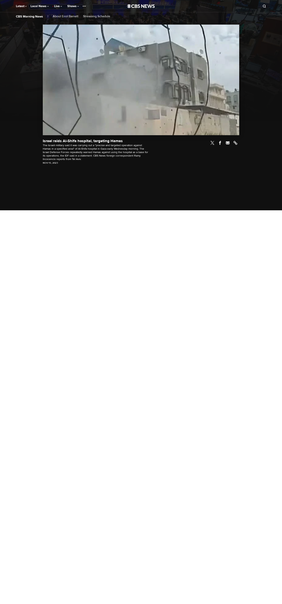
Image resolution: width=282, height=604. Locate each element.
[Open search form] (264, 6)
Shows (72, 6)
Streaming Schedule (96, 16)
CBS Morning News (29, 16)
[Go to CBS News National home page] (141, 6)
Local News (39, 6)
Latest (20, 6)
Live (57, 6)
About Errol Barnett (65, 16)
